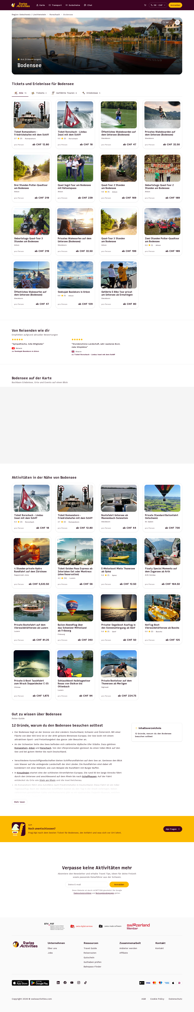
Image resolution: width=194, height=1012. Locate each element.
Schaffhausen (89, 776)
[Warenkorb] (145, 5)
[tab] (20, 93)
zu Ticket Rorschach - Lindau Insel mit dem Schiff (93, 355)
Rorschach (55, 14)
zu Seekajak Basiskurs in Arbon (25, 351)
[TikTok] (85, 983)
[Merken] (177, 22)
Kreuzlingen (23, 772)
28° (167, 22)
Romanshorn (21, 748)
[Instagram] (78, 983)
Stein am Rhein (47, 780)
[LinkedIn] (58, 983)
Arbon (32, 748)
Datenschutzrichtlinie (82, 893)
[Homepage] (22, 5)
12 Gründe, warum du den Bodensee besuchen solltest (153, 734)
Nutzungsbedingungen (105, 893)
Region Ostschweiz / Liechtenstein (29, 14)
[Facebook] (65, 983)
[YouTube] (72, 983)
